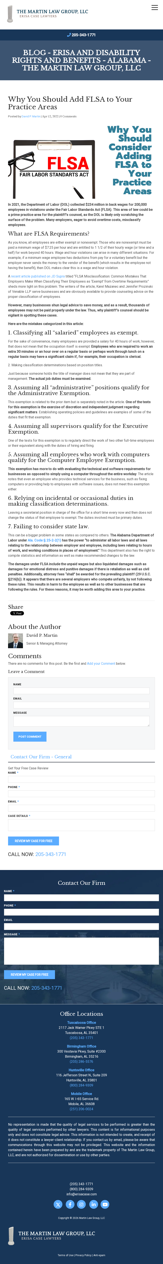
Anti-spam (99, 1255)
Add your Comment (101, 664)
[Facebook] (70, 1204)
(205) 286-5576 (81, 1062)
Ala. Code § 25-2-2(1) (44, 540)
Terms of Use (65, 1255)
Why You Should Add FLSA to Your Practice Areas (70, 103)
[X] (58, 1204)
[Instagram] (81, 1204)
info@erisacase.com (81, 1194)
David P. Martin (31, 116)
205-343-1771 (84, 35)
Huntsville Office (81, 1070)
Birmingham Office (81, 1046)
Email (17, 698)
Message (20, 712)
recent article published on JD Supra (38, 276)
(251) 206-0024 (81, 1109)
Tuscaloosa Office (81, 1023)
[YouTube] (105, 1204)
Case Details (19, 815)
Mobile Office (81, 1094)
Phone (14, 787)
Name (17, 684)
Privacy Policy (83, 1255)
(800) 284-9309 (81, 1085)
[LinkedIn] (93, 1204)
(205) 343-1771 (81, 1038)
